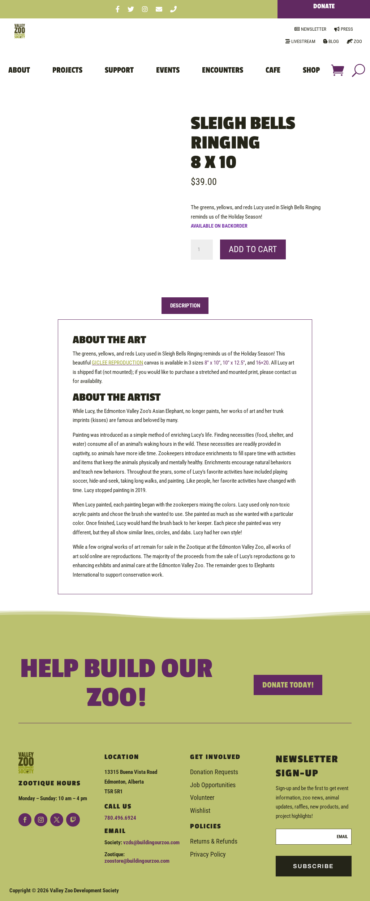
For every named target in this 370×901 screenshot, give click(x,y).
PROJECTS (67, 70)
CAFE (273, 70)
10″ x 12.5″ (234, 362)
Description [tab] (185, 305)
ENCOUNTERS (222, 70)
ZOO (357, 41)
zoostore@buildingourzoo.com (136, 861)
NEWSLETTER (313, 29)
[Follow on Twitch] (73, 820)
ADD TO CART (253, 249)
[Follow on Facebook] (24, 819)
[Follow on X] (56, 819)
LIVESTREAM (302, 41)
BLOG (333, 41)
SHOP (311, 70)
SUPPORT (119, 70)
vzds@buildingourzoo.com (151, 842)
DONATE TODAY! (288, 685)
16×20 (262, 362)
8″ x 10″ (212, 362)
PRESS (346, 29)
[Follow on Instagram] (40, 819)
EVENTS (168, 70)
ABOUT (19, 70)
